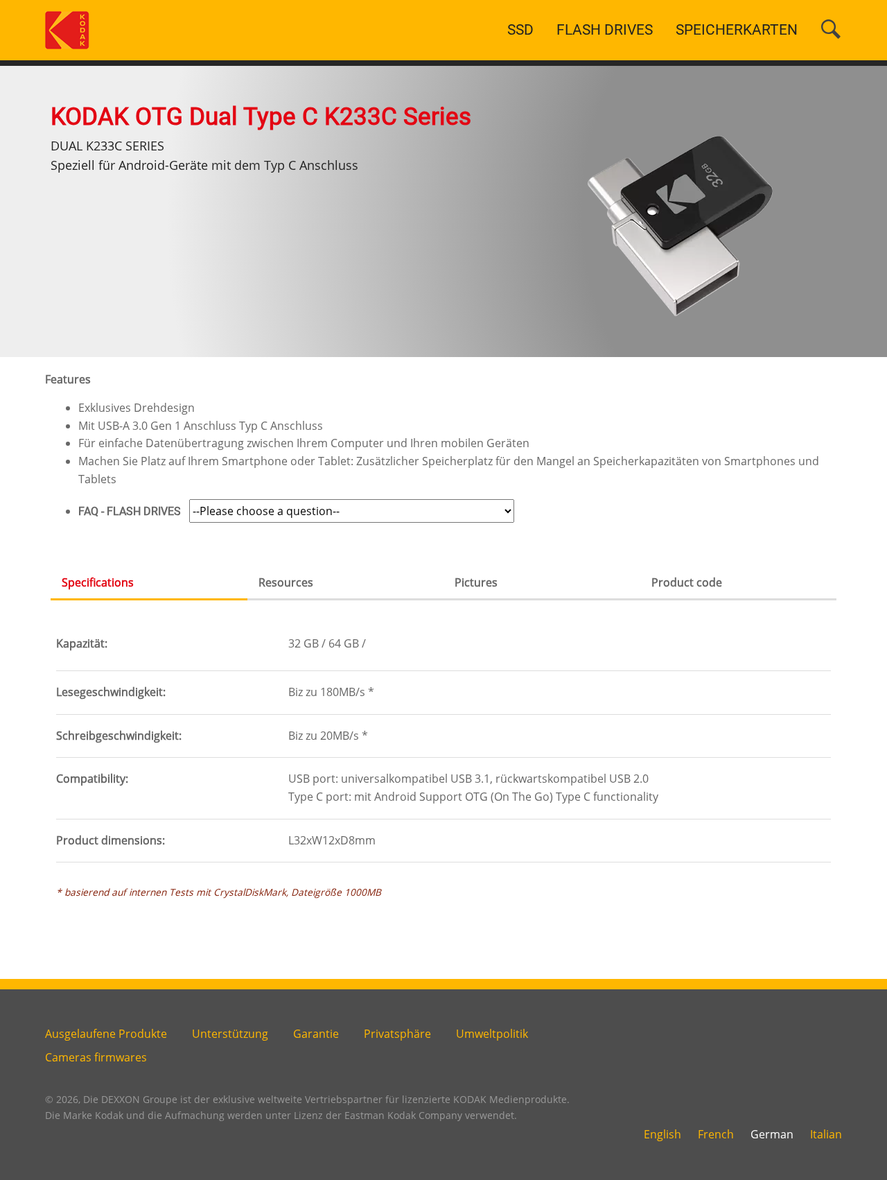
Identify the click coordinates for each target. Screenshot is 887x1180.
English (662, 1134)
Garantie (316, 1033)
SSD (520, 29)
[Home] (67, 29)
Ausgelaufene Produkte (106, 1033)
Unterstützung (230, 1033)
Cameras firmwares (96, 1057)
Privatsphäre (397, 1033)
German (771, 1134)
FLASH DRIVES (604, 29)
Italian (826, 1134)
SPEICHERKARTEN (737, 29)
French (716, 1134)
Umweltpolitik (492, 1033)
